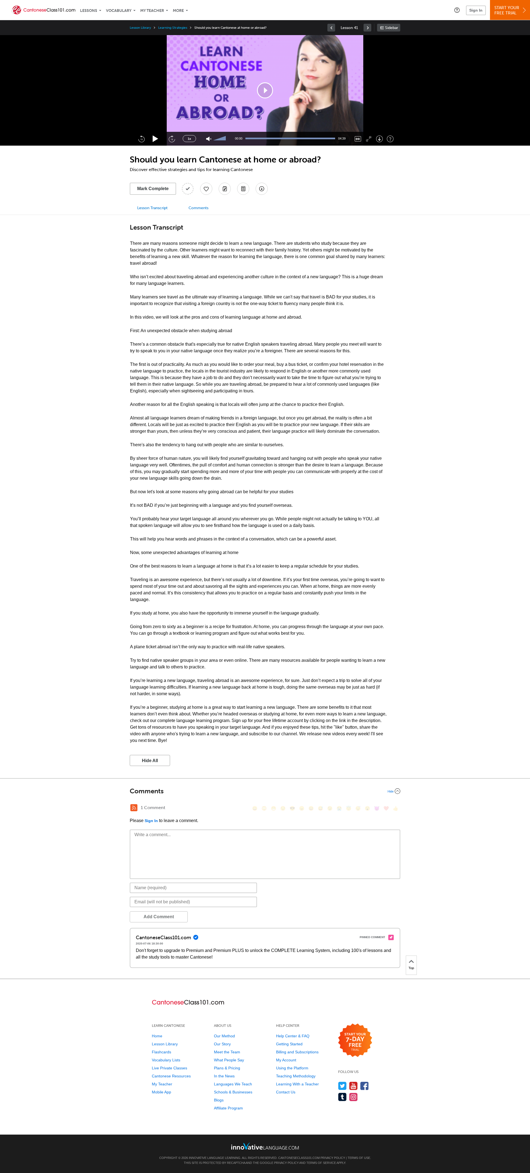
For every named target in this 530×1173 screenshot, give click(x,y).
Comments (198, 208)
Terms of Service (321, 1162)
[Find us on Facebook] (364, 1086)
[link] (331, 28)
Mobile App (161, 1092)
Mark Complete (153, 188)
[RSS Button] (134, 808)
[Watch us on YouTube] (353, 1086)
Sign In (476, 10)
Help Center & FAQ (292, 1036)
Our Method (224, 1036)
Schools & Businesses (233, 1092)
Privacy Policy (332, 1157)
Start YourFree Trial (506, 10)
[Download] (379, 138)
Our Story (222, 1044)
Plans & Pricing (227, 1068)
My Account (286, 1060)
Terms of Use (359, 1157)
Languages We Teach (233, 1084)
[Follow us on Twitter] (342, 1086)
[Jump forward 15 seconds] (172, 139)
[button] (457, 10)
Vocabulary (118, 10)
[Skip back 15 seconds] (141, 139)
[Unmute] (208, 138)
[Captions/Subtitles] (357, 138)
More (178, 10)
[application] (265, 90)
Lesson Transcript (152, 208)
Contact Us (285, 1092)
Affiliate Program (228, 1108)
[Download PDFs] (243, 189)
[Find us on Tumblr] (342, 1097)
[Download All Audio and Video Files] (262, 189)
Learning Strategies (172, 28)
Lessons (88, 10)
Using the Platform (292, 1068)
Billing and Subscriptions (297, 1052)
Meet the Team (227, 1052)
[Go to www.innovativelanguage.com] (265, 1146)
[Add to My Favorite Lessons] (206, 189)
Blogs (219, 1100)
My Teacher (152, 10)
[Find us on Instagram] (353, 1097)
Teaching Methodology (296, 1076)
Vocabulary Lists (166, 1060)
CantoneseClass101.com (299, 1157)
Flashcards (161, 1052)
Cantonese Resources (171, 1076)
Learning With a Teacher (297, 1084)
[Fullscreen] (368, 138)
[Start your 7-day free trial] (355, 1040)
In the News (224, 1076)
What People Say (229, 1060)
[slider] (220, 139)
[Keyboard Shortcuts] (390, 138)
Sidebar (391, 27)
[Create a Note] (225, 189)
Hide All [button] (150, 760)
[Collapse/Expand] (265, 791)
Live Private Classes (169, 1068)
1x (189, 138)
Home (157, 1036)
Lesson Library (140, 28)
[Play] (155, 138)
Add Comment (159, 916)
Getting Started (289, 1044)
